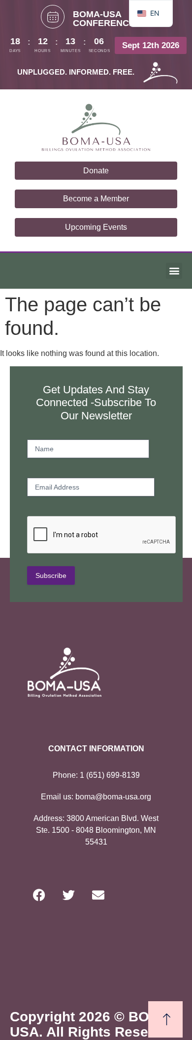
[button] (174, 271)
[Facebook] (39, 894)
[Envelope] (98, 894)
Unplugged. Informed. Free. (75, 72)
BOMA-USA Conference (104, 18)
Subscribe (50, 575)
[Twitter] (69, 894)
